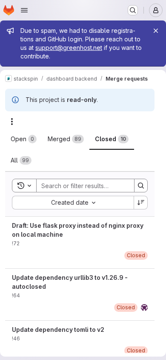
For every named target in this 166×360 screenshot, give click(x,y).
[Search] (141, 185)
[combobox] (73, 202)
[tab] (23, 139)
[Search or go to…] (133, 10)
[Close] (156, 31)
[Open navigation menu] (24, 10)
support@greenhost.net (68, 47)
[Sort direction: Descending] (141, 202)
